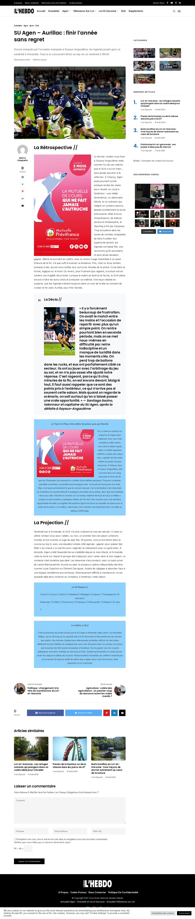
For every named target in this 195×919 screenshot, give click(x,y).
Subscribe (166, 231)
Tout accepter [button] (184, 913)
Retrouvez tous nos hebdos (54, 3)
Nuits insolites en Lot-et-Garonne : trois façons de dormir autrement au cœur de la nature (106, 768)
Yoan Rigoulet (19, 774)
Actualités (53, 11)
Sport (31, 26)
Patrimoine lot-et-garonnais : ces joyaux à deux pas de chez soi (158, 146)
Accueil (41, 11)
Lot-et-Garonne (107, 11)
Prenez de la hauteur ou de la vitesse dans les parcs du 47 (69, 766)
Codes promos (75, 3)
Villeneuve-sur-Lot (83, 11)
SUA (123, 11)
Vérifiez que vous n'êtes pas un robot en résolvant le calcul (42, 842)
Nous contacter (32, 3)
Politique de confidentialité (123, 892)
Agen (65, 11)
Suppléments (136, 11)
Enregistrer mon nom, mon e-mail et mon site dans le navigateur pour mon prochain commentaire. (62, 839)
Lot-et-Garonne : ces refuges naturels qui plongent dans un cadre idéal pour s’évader (31, 767)
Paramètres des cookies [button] (163, 913)
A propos (18, 3)
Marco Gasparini (22, 159)
